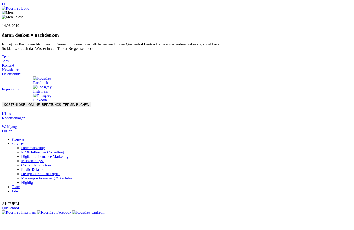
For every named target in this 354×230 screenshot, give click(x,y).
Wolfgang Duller (9, 129)
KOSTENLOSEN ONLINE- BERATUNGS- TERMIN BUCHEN (46, 105)
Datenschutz (11, 74)
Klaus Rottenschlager (13, 116)
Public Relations (33, 169)
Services (18, 143)
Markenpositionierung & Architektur (49, 178)
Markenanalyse (32, 161)
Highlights (29, 182)
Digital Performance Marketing (44, 156)
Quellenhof (10, 208)
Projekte (18, 139)
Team (6, 57)
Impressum (10, 89)
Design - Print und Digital (40, 174)
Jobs (5, 61)
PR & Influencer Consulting (42, 152)
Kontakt (8, 65)
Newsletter (10, 70)
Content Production (36, 165)
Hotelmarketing (33, 148)
